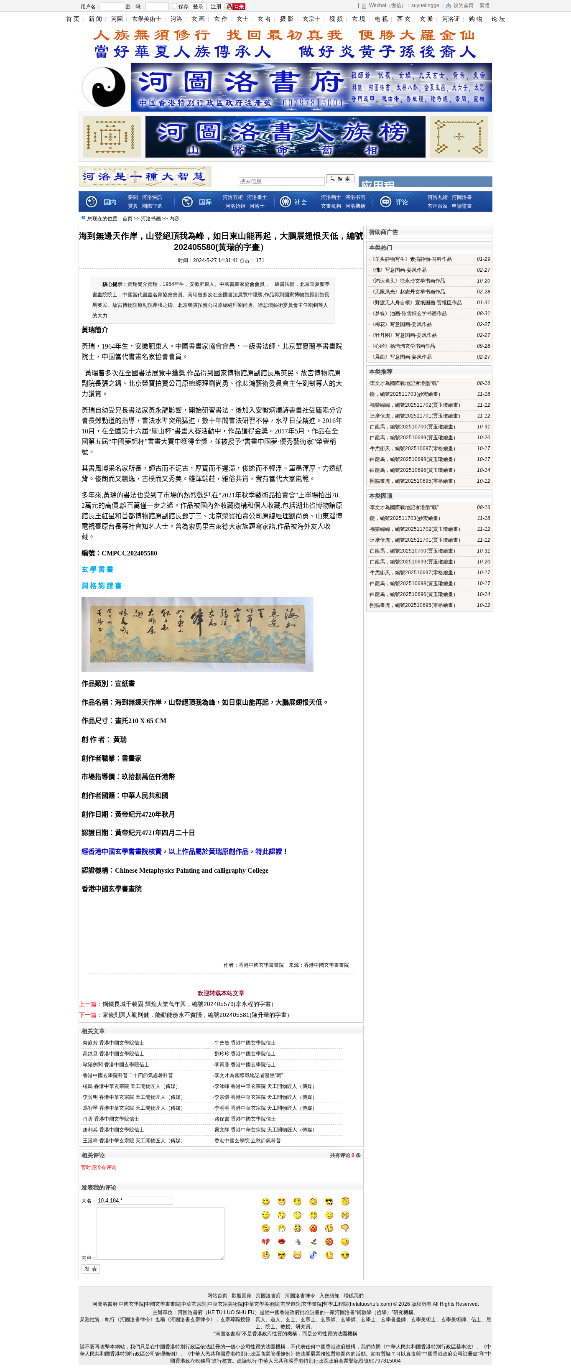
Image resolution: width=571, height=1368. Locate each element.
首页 (127, 219)
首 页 (72, 18)
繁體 (484, 5)
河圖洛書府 (268, 1296)
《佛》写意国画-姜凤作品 (398, 270)
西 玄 (403, 18)
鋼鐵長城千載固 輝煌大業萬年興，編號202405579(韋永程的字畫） (189, 1004)
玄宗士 (311, 18)
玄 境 (358, 18)
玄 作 (220, 18)
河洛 (176, 18)
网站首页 (217, 1296)
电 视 (381, 18)
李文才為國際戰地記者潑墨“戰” (248, 1075)
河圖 (117, 18)
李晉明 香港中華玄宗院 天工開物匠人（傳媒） (134, 1097)
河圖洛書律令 (300, 1296)
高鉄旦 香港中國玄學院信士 (113, 1054)
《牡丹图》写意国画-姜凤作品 (403, 335)
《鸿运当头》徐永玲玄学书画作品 (407, 281)
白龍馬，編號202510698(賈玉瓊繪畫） (414, 459)
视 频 (336, 18)
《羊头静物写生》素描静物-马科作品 (411, 259)
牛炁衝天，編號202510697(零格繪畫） (414, 448)
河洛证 (451, 18)
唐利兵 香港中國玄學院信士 (113, 1130)
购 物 (475, 18)
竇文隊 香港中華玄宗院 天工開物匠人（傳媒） (265, 1130)
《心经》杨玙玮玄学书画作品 (402, 346)
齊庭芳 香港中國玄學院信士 (113, 1043)
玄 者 (264, 18)
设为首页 (464, 5)
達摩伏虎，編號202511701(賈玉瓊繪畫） (416, 416)
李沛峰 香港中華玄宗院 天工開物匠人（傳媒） (265, 1086)
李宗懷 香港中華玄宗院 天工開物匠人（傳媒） (265, 1097)
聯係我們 (354, 1296)
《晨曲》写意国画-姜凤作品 (401, 357)
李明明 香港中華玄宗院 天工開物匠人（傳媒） (265, 1108)
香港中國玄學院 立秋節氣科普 (247, 1141)
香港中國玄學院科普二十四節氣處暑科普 (128, 1075)
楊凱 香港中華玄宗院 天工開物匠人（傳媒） (132, 1086)
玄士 (242, 18)
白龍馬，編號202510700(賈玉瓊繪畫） (414, 427)
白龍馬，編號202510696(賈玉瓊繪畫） (414, 470)
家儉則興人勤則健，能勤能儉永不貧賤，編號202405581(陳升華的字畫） (197, 1014)
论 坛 (498, 18)
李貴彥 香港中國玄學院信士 (245, 1064)
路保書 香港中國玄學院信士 (245, 1119)
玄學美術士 (146, 18)
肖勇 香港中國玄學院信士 (111, 1119)
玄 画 (198, 18)
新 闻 (95, 18)
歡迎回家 (242, 1296)
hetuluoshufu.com (370, 1304)
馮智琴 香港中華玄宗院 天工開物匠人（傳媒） (134, 1108)
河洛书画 (151, 219)
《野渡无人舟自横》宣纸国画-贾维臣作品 (416, 303)
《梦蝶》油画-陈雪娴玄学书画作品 (408, 313)
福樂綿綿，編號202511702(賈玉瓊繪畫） (416, 405)
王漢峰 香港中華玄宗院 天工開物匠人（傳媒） (134, 1141)
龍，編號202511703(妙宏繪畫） (406, 394)
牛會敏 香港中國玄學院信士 (245, 1043)
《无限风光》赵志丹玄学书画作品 (407, 292)
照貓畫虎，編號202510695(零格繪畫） (414, 481)
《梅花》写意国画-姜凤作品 (401, 324)
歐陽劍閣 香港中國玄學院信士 (116, 1064)
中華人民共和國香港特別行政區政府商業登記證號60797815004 (329, 1361)
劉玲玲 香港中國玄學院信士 (245, 1054)
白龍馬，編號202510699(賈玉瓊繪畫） (414, 438)
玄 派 (426, 18)
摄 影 (286, 18)
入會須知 (329, 1296)
